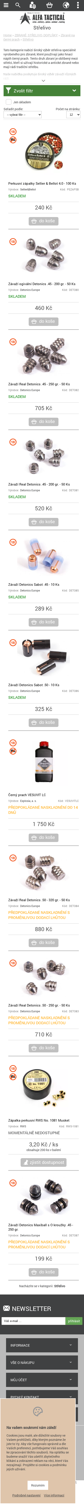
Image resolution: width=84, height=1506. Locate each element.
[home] (42, 24)
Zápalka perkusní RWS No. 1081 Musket (38, 1120)
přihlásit (74, 1321)
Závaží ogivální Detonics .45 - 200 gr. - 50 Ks (41, 284)
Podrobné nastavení (26, 1495)
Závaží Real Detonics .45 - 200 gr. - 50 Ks (39, 484)
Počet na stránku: (68, 109)
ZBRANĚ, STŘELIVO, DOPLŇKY (36, 35)
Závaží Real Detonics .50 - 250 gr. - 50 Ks (39, 1005)
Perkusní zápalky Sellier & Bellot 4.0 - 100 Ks (42, 183)
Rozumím (38, 1485)
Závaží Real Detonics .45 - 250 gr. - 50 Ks (39, 384)
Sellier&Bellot (28, 189)
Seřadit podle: (13, 109)
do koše (47, 220)
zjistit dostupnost (47, 1162)
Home (7, 35)
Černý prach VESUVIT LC (27, 795)
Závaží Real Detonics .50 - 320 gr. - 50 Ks (39, 900)
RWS (23, 1126)
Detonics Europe (30, 290)
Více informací (54, 1495)
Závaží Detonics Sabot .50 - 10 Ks (33, 685)
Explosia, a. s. (28, 801)
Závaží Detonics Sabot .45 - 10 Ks (33, 584)
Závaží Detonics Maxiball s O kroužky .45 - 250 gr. (40, 1227)
